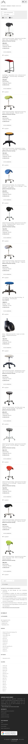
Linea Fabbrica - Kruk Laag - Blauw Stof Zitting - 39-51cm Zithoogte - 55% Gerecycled (13, 298)
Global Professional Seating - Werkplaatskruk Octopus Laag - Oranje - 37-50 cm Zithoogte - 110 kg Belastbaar (14, 149)
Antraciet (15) (5, 673)
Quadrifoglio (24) (6, 633)
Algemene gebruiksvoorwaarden (7, 711)
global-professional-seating (8, 41)
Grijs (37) (4, 672)
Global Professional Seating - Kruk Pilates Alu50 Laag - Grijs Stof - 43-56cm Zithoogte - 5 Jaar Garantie (13, 408)
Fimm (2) (4, 644)
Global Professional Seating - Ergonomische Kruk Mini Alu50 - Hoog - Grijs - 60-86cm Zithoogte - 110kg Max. (13, 261)
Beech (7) (5, 679)
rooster (5, 17)
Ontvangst (3, 5)
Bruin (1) (4, 689)
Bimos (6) (5, 638)
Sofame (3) (5, 643)
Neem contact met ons (5, 728)
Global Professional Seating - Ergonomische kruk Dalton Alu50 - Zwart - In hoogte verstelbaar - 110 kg (14, 39)
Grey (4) (4, 683)
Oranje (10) (5, 676)
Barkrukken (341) (5, 624)
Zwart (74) (5, 665)
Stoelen (13, 5)
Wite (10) (4, 678)
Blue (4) (4, 681)
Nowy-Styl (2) (5, 647)
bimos (3, 336)
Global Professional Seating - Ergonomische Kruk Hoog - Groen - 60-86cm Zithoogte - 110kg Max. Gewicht (14, 112)
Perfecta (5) (5, 641)
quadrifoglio (5, 77)
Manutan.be (6, 48)
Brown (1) (5, 687)
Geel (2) (4, 686)
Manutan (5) (5, 640)
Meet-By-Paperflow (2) (7, 646)
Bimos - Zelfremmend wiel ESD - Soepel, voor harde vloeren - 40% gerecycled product (13, 334)
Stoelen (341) (4, 623)
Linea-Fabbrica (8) (6, 635)
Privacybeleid (3, 713)
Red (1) (4, 690)
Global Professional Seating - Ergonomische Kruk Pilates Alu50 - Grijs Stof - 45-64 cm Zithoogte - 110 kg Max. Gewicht (14, 445)
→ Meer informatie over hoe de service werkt (10, 706)
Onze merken (3, 726)
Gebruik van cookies (5, 714)
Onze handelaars (4, 724)
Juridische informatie (5, 716)
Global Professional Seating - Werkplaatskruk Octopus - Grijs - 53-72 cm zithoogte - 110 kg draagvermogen (14, 371)
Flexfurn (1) (5, 651)
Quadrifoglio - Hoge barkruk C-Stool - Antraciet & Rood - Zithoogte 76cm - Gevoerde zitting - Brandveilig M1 (14, 75)
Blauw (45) (5, 670)
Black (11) (5, 675)
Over (2, 722)
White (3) (4, 684)
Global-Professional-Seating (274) (10, 632)
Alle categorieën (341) (5, 620)
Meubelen (9, 5)
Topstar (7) (5, 636)
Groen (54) (5, 668)
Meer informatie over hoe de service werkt (10, 607)
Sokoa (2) (5, 649)
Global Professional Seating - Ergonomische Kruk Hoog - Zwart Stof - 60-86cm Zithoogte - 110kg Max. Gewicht (14, 520)
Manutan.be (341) (6, 658)
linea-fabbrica (5, 300)
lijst (11, 17)
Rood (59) (5, 667)
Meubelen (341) (5, 621)
